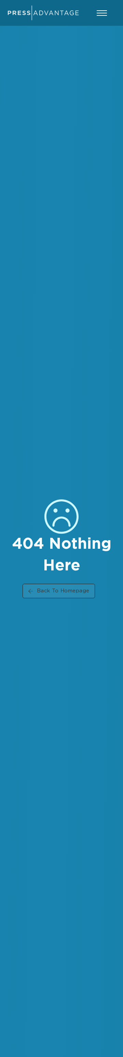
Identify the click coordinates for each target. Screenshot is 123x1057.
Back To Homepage (63, 591)
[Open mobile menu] (102, 13)
